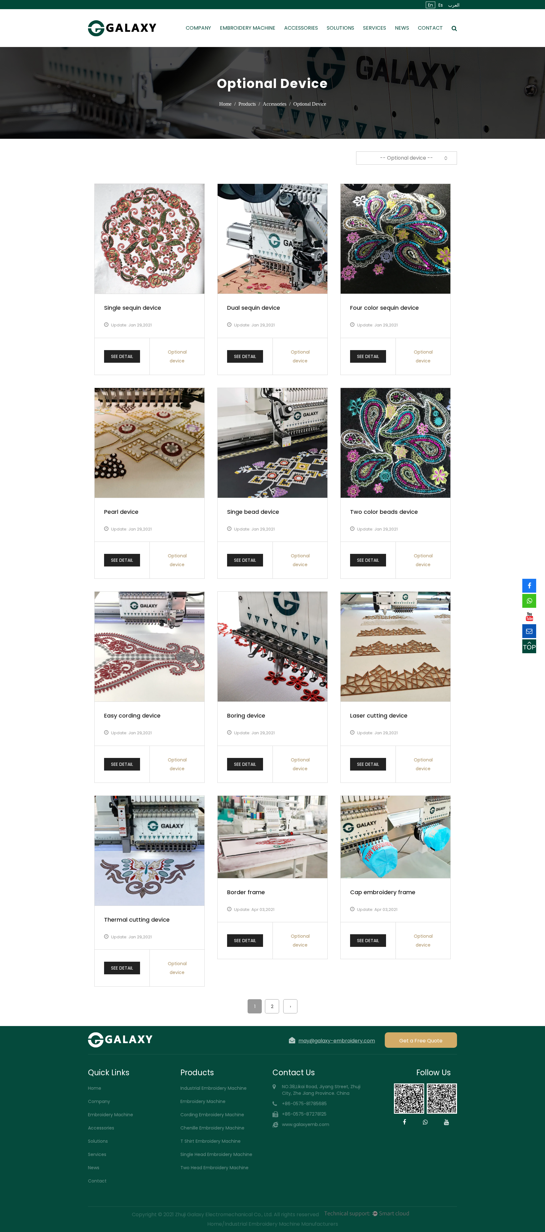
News (402, 28)
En (430, 5)
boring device (246, 715)
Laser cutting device (378, 715)
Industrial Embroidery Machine (213, 1088)
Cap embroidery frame (382, 892)
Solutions (340, 28)
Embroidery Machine (247, 28)
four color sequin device (384, 308)
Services (374, 28)
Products (247, 104)
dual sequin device (253, 308)
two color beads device (384, 512)
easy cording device (132, 715)
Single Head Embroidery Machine (216, 1154)
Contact (430, 28)
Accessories (301, 28)
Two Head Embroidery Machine (214, 1168)
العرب (454, 5)
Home (225, 104)
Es (440, 5)
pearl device (121, 512)
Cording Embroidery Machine (212, 1115)
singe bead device (253, 512)
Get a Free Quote (420, 1040)
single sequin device (132, 308)
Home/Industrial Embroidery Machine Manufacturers (272, 1224)
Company (198, 28)
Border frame (246, 892)
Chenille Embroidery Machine (212, 1128)
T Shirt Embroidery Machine (210, 1141)
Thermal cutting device (137, 920)
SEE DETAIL (122, 356)
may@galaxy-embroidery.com (336, 1040)
